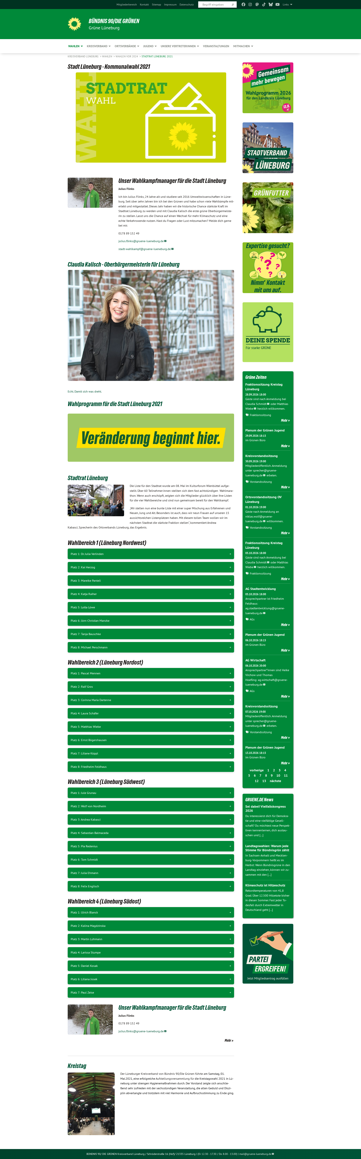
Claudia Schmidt (255, 404)
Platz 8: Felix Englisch (85, 886)
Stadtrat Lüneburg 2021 (157, 56)
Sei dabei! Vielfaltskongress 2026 (265, 808)
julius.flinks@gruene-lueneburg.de (141, 241)
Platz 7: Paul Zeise (82, 992)
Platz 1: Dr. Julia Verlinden (87, 554)
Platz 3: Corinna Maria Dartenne (91, 700)
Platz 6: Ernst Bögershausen (89, 740)
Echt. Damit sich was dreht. (85, 391)
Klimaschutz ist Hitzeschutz (265, 885)
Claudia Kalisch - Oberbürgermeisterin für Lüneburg (124, 264)
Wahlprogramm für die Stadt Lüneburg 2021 (115, 403)
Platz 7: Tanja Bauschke (86, 634)
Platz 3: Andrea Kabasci (86, 819)
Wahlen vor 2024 (127, 56)
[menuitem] (127, 4)
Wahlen (107, 56)
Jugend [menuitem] (148, 46)
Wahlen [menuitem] (74, 46)
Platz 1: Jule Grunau (83, 793)
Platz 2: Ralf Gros (82, 686)
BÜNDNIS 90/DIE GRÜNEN (114, 21)
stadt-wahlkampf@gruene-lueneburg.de (144, 249)
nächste (275, 781)
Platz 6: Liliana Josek (84, 979)
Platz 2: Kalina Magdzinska (88, 926)
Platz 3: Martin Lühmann (86, 939)
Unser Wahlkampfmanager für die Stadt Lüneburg (172, 1007)
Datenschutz (187, 4)
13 (264, 781)
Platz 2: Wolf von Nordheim (88, 806)
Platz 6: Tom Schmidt (84, 859)
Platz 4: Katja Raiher (84, 594)
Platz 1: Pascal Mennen (85, 673)
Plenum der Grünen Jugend (265, 430)
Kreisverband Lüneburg (83, 56)
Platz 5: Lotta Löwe (83, 607)
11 (286, 775)
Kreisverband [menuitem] (97, 46)
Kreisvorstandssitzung (261, 456)
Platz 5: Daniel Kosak (84, 966)
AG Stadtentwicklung (260, 589)
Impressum (170, 4)
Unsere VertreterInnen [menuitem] (178, 46)
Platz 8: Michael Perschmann (89, 647)
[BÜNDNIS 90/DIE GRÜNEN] (74, 24)
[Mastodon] (257, 4)
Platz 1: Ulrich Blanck (84, 912)
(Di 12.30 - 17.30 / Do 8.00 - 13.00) (217, 1154)
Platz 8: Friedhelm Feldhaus (89, 767)
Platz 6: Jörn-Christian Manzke (90, 620)
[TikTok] (264, 4)
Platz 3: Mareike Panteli (86, 580)
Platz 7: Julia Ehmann (84, 873)
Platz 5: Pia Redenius (84, 846)
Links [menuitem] (286, 4)
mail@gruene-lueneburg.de (255, 1154)
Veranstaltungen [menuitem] (216, 46)
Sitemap (156, 4)
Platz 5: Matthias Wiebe (86, 726)
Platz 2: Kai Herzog (83, 567)
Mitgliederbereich (127, 4)
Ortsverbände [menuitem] (125, 46)
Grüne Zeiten (255, 377)
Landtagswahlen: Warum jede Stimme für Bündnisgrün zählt (267, 848)
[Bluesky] (270, 4)
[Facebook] (243, 4)
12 (257, 781)
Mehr (228, 1040)
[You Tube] (277, 4)
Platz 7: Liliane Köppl (84, 753)
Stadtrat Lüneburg (88, 477)
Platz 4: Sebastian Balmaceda (89, 833)
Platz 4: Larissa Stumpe (86, 952)
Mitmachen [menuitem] (241, 46)
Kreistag (77, 1065)
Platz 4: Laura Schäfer (85, 713)
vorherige (257, 770)
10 (278, 775)
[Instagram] (250, 4)
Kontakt (144, 4)
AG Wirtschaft (255, 660)
